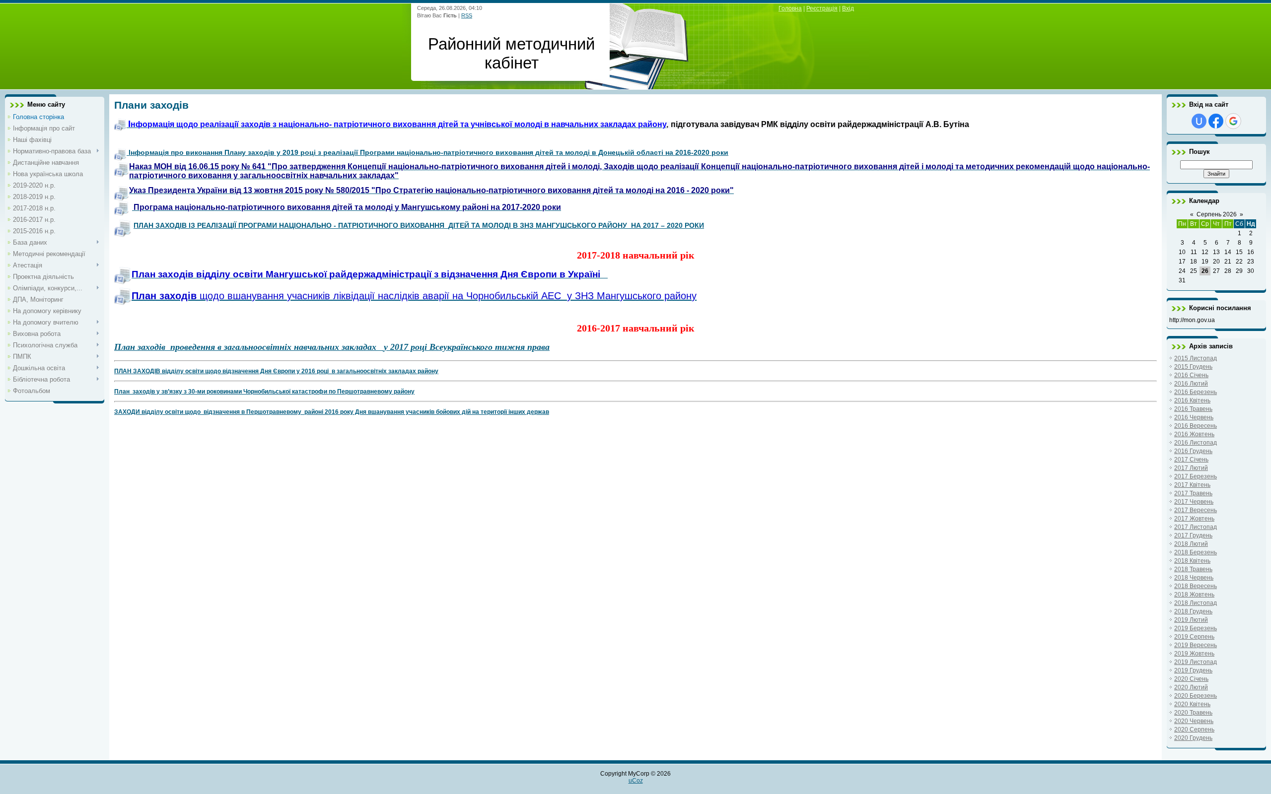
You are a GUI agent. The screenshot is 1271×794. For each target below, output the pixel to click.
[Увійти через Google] (1233, 121)
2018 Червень (1193, 577)
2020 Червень (1193, 721)
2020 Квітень (1192, 704)
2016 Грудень (1193, 451)
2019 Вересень (1195, 645)
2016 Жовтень (1194, 434)
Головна (790, 8)
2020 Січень (1191, 678)
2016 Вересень (1195, 425)
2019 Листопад (1195, 662)
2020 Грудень (1193, 737)
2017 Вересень (1195, 510)
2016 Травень (1193, 408)
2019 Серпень (1194, 636)
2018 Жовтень (1194, 594)
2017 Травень (1193, 493)
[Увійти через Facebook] (1215, 121)
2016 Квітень (1192, 400)
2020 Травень (1193, 712)
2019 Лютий (1191, 619)
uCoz (636, 780)
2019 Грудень (1193, 670)
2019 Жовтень (1194, 653)
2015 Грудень (1193, 366)
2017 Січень (1191, 459)
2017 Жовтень (1194, 518)
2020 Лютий (1191, 687)
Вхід (848, 8)
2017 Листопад (1195, 527)
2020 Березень (1195, 695)
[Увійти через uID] (1199, 121)
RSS (466, 15)
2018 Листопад (1195, 602)
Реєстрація (822, 8)
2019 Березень (1195, 628)
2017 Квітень (1192, 484)
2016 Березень (1195, 392)
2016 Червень (1193, 417)
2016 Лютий (1191, 383)
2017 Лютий (1191, 467)
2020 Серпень (1194, 729)
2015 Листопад (1195, 358)
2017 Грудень (1193, 535)
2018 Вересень (1195, 586)
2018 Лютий (1191, 543)
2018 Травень (1193, 569)
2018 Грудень (1193, 611)
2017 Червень (1193, 501)
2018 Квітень (1192, 560)
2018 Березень (1195, 552)
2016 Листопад (1195, 442)
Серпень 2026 (1217, 214)
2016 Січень (1191, 375)
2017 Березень (1195, 476)
